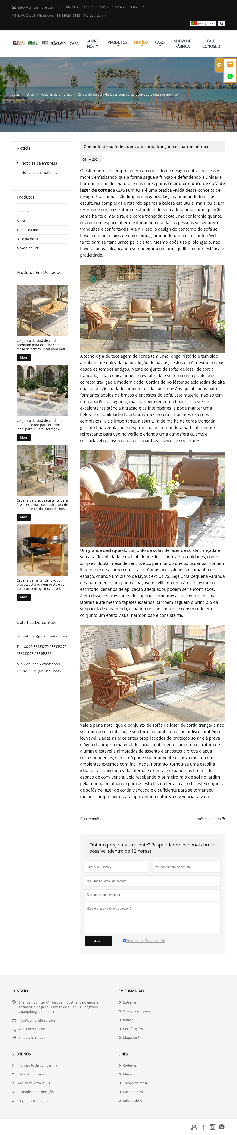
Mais (24, 357)
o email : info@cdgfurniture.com (42, 636)
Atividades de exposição (35, 1092)
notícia (29, 94)
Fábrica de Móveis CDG (34, 1083)
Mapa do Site (133, 1037)
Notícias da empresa (56, 94)
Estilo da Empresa (30, 1074)
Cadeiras (23, 212)
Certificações (133, 1029)
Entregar (130, 1002)
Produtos (118, 42)
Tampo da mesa (29, 230)
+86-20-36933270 (32, 1038)
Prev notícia (91, 819)
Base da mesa (27, 239)
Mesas (22, 221)
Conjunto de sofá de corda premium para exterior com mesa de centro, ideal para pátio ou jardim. (42, 345)
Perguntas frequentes (33, 1100)
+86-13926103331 (32, 1029)
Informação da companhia (36, 1065)
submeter (99, 941)
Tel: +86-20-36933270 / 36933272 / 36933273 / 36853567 (101, 7)
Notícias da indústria (39, 172)
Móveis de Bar (28, 248)
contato (20, 991)
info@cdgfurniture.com (36, 7)
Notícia (141, 42)
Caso (160, 42)
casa (15, 94)
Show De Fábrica (182, 43)
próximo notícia (209, 819)
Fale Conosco (211, 43)
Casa (74, 43)
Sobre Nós (92, 43)
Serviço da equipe (137, 1011)
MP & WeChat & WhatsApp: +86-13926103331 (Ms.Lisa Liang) (59, 15)
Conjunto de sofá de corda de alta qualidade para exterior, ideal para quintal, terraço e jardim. (39, 425)
